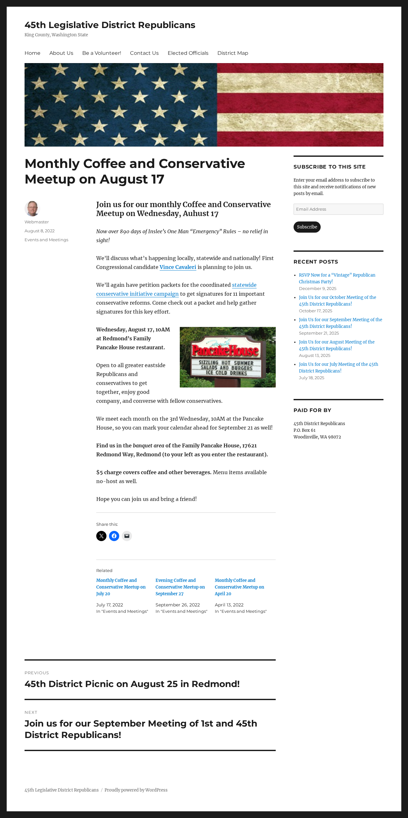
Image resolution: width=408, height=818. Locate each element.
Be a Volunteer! (101, 53)
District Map (232, 53)
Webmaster (37, 221)
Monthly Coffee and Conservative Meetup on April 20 (239, 587)
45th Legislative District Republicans (110, 24)
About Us (61, 53)
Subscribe (307, 227)
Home (32, 53)
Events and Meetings (46, 239)
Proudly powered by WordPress (136, 790)
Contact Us (144, 53)
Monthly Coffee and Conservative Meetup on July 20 (121, 587)
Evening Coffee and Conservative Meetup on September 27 (180, 587)
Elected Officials (188, 53)
